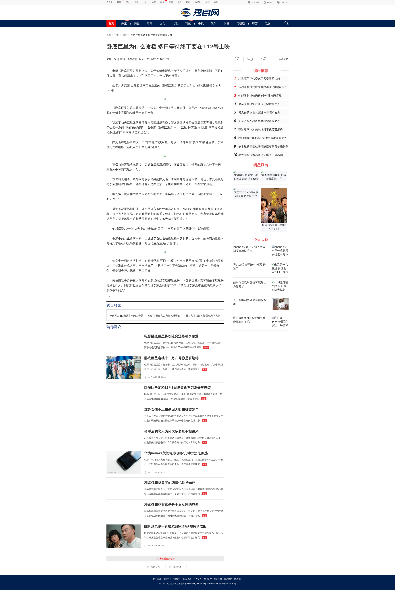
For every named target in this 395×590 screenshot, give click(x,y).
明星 (188, 2)
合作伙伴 (197, 579)
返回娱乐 (177, 566)
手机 (171, 2)
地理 (154, 2)
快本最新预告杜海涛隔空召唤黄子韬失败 (263, 146)
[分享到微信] (251, 58)
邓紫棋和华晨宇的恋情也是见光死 (169, 483)
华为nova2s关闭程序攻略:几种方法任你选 (176, 453)
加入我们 (284, 2)
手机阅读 (284, 59)
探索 (119, 2)
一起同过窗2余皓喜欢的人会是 (126, 315)
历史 (128, 2)
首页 (111, 23)
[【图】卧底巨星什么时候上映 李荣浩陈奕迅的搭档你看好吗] (123, 378)
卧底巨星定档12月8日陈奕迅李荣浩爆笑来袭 (177, 387)
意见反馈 (218, 579)
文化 (145, 2)
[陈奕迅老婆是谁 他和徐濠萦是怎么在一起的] (123, 546)
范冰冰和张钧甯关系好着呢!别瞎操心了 (262, 87)
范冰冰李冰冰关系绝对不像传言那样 (260, 129)
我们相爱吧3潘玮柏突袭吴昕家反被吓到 (262, 138)
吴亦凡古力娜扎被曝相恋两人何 (203, 315)
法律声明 (167, 579)
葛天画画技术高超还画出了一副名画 (260, 154)
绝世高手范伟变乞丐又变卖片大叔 (259, 78)
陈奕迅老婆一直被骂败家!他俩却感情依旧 (175, 526)
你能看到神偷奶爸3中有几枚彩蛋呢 (260, 95)
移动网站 (228, 579)
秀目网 (109, 2)
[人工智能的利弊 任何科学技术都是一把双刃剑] (280, 308)
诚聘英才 (208, 579)
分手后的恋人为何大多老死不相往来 (171, 431)
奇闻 (136, 2)
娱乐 (180, 2)
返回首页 (155, 566)
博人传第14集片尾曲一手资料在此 (259, 112)
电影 (216, 2)
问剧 (116, 59)
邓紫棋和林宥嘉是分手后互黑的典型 (171, 504)
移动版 (270, 2)
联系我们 (238, 579)
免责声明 (177, 579)
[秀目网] (200, 12)
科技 (162, 2)
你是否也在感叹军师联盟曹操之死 (259, 121)
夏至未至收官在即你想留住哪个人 (259, 104)
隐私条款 (187, 579)
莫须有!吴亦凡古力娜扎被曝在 (164, 315)
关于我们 (157, 579)
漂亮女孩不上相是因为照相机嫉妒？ (171, 409)
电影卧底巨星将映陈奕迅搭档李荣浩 (171, 336)
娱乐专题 (255, 2)
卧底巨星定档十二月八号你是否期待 (171, 358)
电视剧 (198, 2)
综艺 (208, 2)
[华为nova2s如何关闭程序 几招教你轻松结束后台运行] (123, 473)
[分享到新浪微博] (237, 58)
